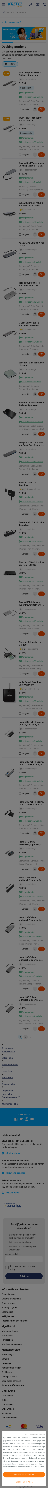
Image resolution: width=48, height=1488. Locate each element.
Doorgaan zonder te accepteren (33, 1434)
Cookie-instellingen (24, 1482)
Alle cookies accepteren (24, 1474)
